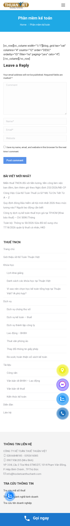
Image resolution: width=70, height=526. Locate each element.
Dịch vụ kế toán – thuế (19, 317)
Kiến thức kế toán (16, 396)
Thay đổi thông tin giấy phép (22, 349)
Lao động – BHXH (17, 333)
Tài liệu (7, 364)
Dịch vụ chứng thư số (19, 309)
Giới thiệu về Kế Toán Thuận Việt (21, 257)
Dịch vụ (7, 301)
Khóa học (8, 265)
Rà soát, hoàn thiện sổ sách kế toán (27, 356)
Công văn (12, 372)
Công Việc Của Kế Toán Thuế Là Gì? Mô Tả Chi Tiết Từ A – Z (34, 195)
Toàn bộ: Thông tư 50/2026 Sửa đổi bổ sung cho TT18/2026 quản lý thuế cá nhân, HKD (30, 225)
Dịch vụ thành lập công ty (21, 325)
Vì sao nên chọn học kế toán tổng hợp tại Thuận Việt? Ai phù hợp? (34, 291)
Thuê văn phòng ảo (17, 341)
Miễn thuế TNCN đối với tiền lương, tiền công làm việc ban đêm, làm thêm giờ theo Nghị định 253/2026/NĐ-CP (34, 185)
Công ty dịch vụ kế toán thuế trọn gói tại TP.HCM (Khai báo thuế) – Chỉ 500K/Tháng (33, 215)
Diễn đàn (8, 404)
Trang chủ (8, 249)
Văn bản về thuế (16, 388)
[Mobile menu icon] (63, 5)
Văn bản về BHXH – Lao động (23, 380)
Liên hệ (7, 412)
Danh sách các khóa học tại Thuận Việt (28, 280)
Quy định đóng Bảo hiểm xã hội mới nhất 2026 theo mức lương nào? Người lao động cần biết (34, 205)
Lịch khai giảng (15, 272)
